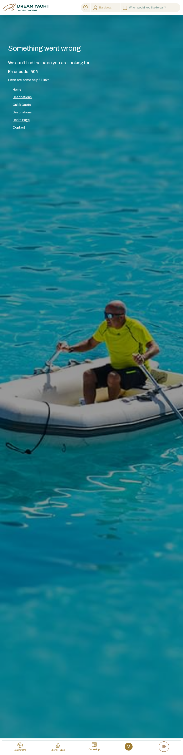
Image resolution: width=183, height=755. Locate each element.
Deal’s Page (21, 120)
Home (17, 89)
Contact (19, 127)
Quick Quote (22, 104)
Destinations (22, 97)
